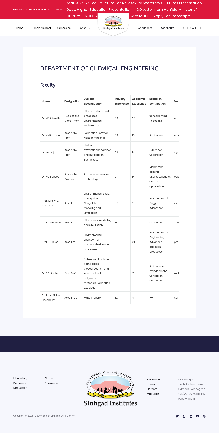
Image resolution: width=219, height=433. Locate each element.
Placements (154, 379)
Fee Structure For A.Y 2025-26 (116, 2)
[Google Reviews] (204, 416)
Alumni (49, 378)
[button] (25, 28)
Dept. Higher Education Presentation (99, 9)
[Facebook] (184, 416)
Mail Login (153, 394)
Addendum (167, 28)
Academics (145, 28)
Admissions (64, 28)
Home (19, 28)
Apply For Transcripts (172, 15)
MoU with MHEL (135, 15)
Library (151, 384)
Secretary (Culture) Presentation (173, 2)
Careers (152, 389)
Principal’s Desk (41, 28)
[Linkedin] (190, 416)
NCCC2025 (94, 15)
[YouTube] (197, 416)
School (83, 28)
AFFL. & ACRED (192, 28)
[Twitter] (177, 416)
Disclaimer (20, 388)
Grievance (51, 383)
